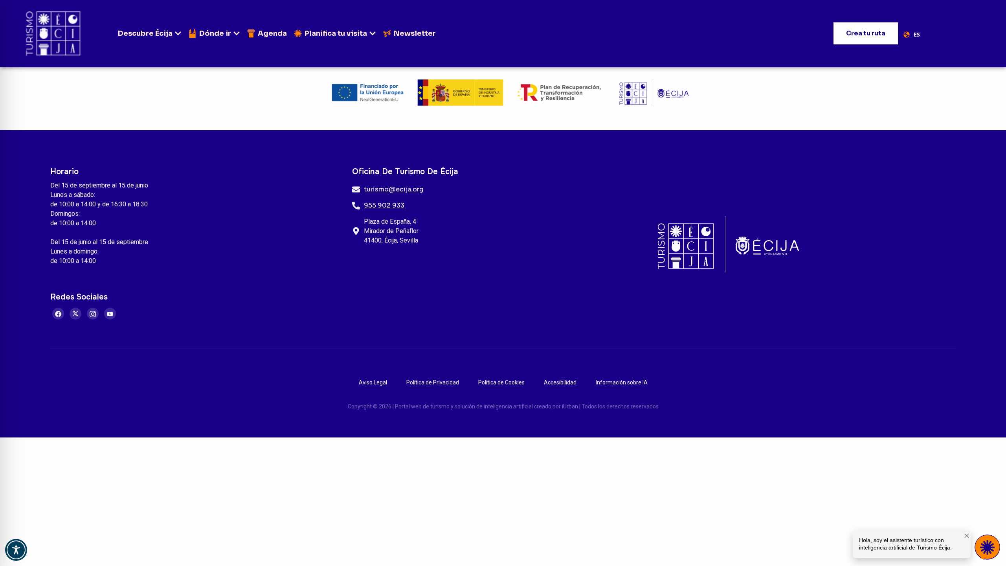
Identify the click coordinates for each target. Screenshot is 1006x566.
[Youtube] (110, 314)
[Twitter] (75, 314)
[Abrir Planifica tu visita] (372, 33)
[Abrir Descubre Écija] (178, 33)
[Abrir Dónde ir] (236, 33)
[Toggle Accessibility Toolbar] (16, 550)
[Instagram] (93, 314)
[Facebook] (58, 314)
